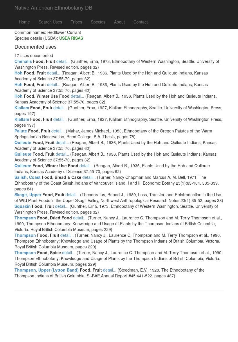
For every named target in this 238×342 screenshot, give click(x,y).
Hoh (19, 73)
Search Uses (50, 22)
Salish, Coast (28, 177)
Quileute (23, 142)
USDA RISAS (71, 38)
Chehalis (23, 61)
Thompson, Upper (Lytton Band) (47, 270)
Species (98, 22)
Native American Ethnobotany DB (53, 7)
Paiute (21, 131)
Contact (141, 22)
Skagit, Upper (28, 194)
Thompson (25, 218)
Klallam (22, 107)
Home (24, 22)
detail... (63, 61)
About (119, 22)
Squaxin (23, 206)
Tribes (76, 22)
